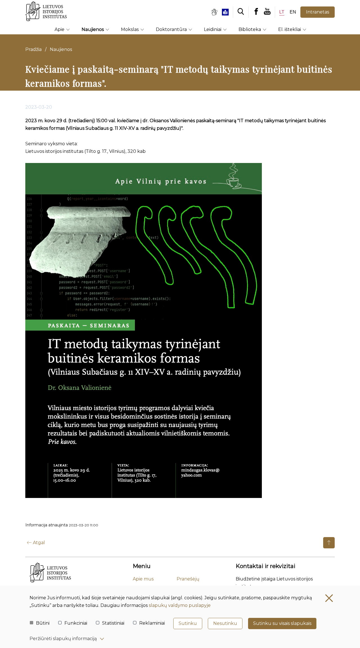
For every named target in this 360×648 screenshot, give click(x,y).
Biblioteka (250, 29)
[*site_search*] (240, 12)
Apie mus (143, 579)
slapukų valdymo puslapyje (180, 605)
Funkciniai (75, 623)
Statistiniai (113, 623)
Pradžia (33, 49)
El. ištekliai (290, 29)
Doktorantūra (172, 29)
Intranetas (317, 12)
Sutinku (188, 623)
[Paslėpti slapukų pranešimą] (329, 598)
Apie (60, 29)
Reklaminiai (152, 623)
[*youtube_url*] (269, 12)
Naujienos (93, 29)
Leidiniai (213, 29)
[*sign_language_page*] (214, 12)
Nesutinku (225, 623)
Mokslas (130, 29)
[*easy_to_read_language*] (227, 12)
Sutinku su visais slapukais (282, 623)
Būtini (43, 623)
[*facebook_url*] (256, 12)
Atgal (39, 542)
